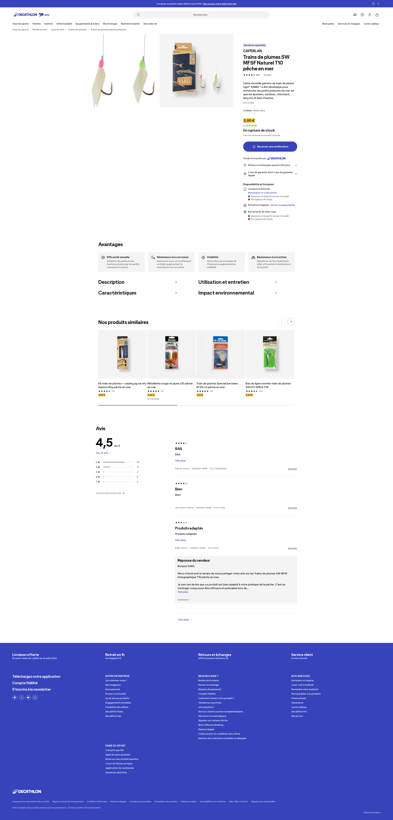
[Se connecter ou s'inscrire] (369, 14)
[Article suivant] (291, 321)
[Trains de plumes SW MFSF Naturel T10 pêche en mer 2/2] (123, 70)
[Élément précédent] (282, 321)
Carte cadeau (371, 23)
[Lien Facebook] (14, 697)
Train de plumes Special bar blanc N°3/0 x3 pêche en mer (217, 385)
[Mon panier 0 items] (377, 14)
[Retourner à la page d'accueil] (31, 15)
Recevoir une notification (272, 146)
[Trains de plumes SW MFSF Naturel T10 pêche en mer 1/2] (196, 70)
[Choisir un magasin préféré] (355, 14)
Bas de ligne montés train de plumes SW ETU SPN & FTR (269, 385)
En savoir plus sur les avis (108, 493)
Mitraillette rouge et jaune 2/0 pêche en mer (170, 385)
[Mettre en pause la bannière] (373, 3)
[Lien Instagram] (35, 697)
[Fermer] (378, 3)
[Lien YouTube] (28, 697)
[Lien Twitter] (21, 697)
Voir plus (183, 591)
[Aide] (362, 14)
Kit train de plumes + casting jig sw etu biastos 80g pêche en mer (122, 385)
